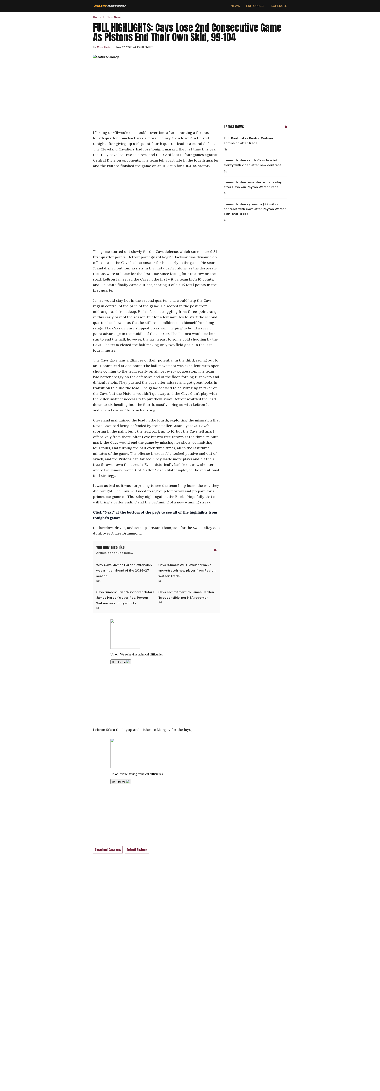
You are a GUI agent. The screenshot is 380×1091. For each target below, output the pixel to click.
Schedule (279, 6)
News (235, 6)
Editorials (255, 6)
